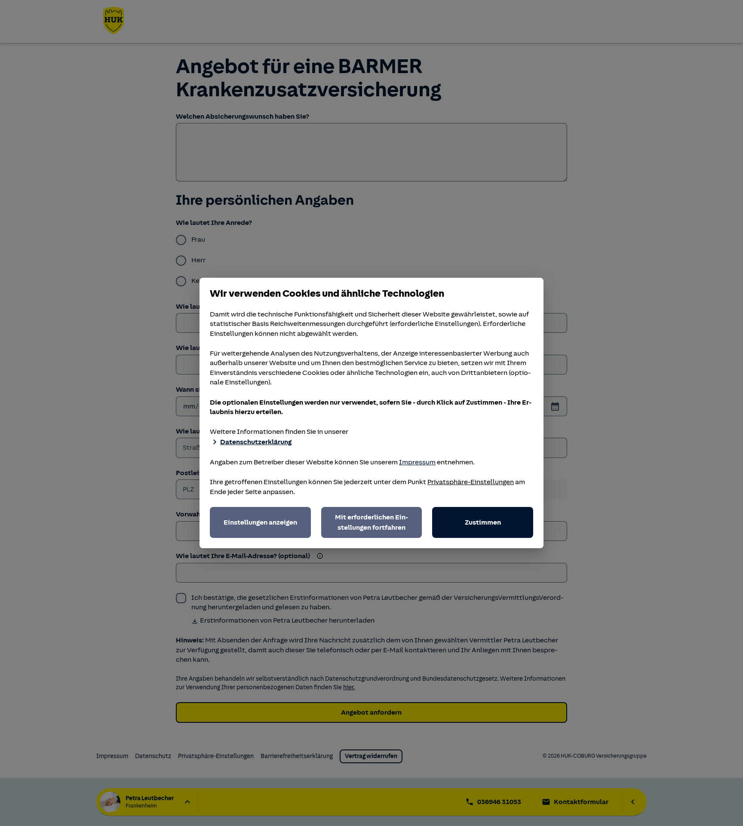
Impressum (417, 462)
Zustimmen (483, 522)
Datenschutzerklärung (256, 442)
